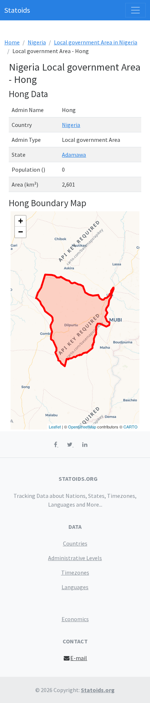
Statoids (17, 10)
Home (12, 42)
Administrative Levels (75, 558)
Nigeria (37, 42)
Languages (75, 587)
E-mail (78, 658)
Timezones (75, 572)
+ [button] (20, 220)
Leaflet (55, 427)
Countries (75, 543)
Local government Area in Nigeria (95, 42)
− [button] (20, 231)
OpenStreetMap (82, 427)
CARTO (130, 427)
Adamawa (74, 154)
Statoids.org (98, 690)
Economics (75, 619)
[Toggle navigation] (135, 10)
